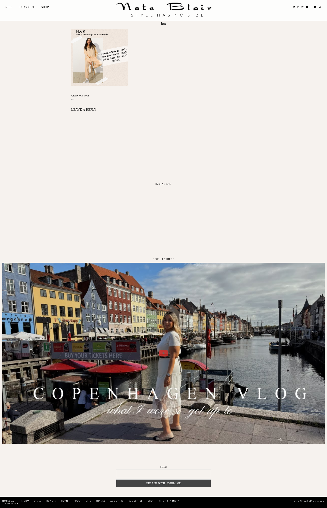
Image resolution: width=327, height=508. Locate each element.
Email (163, 467)
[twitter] (294, 7)
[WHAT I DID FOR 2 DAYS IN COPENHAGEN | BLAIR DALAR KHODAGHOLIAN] (163, 353)
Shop (45, 7)
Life (88, 501)
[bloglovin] (311, 7)
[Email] (315, 7)
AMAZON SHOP (14, 504)
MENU (9, 7)
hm (80, 97)
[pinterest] (302, 7)
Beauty (51, 501)
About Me (117, 501)
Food (77, 501)
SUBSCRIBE (27, 7)
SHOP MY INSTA (169, 501)
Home (65, 501)
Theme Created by (307, 501)
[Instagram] (34, 220)
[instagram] (298, 7)
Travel (101, 501)
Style (38, 501)
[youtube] (307, 7)
